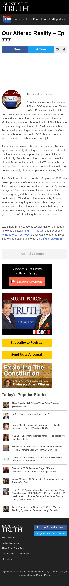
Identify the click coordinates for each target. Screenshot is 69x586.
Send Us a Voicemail (27, 354)
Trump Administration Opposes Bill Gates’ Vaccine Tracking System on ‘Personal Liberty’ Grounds (36, 509)
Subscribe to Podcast (26, 342)
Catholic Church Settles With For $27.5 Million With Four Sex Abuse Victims (37, 459)
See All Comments (34, 254)
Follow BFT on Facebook (51, 527)
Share (17, 49)
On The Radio (8, 553)
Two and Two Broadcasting (32, 571)
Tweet (42, 49)
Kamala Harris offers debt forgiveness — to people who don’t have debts (38, 437)
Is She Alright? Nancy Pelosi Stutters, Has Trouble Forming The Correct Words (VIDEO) (36, 426)
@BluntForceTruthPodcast (17, 234)
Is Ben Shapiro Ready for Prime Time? (30, 414)
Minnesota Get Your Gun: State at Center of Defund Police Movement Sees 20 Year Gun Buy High (37, 448)
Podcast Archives (10, 543)
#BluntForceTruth (51, 238)
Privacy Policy (43, 575)
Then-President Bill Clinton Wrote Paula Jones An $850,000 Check (36, 405)
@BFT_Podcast (34, 230)
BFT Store (7, 559)
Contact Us (23, 553)
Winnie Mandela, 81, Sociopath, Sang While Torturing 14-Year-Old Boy (37, 481)
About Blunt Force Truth (13, 548)
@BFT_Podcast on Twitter (52, 533)
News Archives (9, 537)
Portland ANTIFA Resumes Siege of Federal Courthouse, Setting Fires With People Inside (34, 470)
